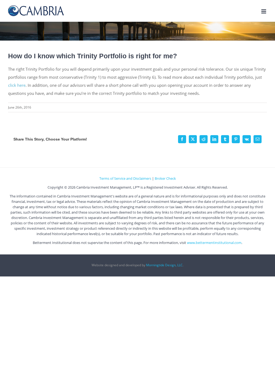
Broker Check (165, 178)
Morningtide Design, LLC (164, 265)
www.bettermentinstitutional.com (214, 242)
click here (17, 85)
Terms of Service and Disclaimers (125, 178)
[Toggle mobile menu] (264, 11)
